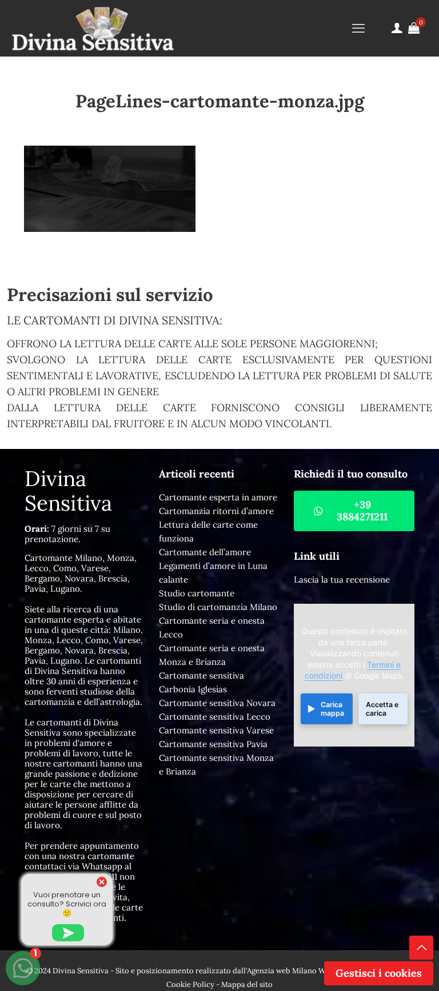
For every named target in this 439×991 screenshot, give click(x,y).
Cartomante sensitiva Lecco (214, 716)
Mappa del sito (247, 984)
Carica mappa (332, 708)
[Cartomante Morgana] (92, 28)
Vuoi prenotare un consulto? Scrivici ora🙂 (66, 903)
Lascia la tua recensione (342, 579)
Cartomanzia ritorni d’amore (216, 510)
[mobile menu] (358, 28)
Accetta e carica (382, 708)
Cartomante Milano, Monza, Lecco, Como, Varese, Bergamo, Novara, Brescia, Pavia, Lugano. (81, 573)
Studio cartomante (196, 593)
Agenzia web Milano (282, 971)
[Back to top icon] (421, 948)
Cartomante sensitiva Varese (216, 730)
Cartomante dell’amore (205, 552)
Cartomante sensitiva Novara (217, 702)
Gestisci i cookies (379, 973)
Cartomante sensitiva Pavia (213, 744)
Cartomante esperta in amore (218, 497)
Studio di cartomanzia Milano (218, 606)
